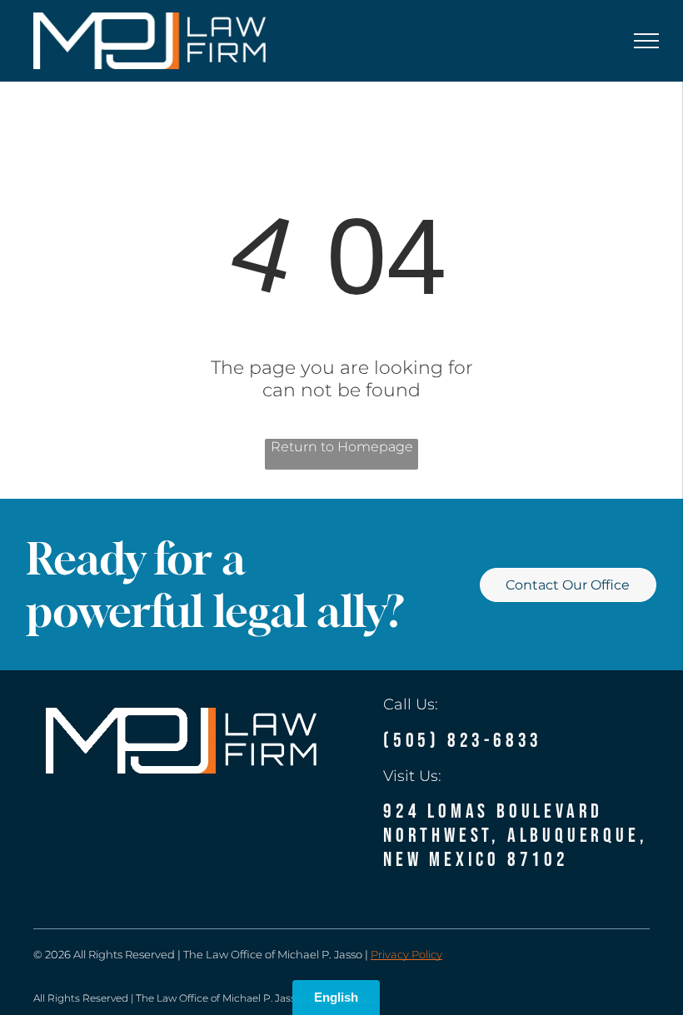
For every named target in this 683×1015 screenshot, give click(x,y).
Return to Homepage (342, 447)
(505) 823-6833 (462, 741)
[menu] (646, 40)
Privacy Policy (406, 954)
